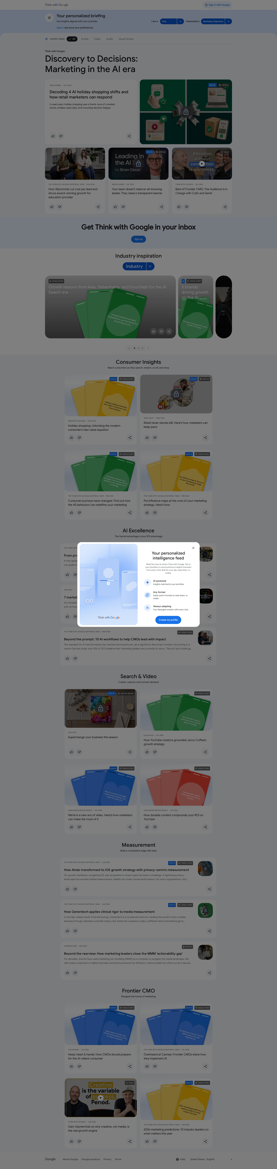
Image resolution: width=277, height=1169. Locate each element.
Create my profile (168, 619)
